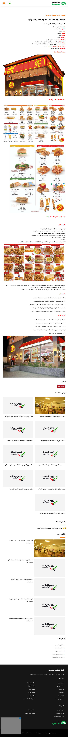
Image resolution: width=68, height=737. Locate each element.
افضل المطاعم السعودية (29, 699)
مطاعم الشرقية (31, 686)
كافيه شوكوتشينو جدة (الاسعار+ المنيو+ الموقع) (20, 440)
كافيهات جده (61, 696)
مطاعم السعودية (59, 651)
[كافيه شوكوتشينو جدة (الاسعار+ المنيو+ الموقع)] (49, 607)
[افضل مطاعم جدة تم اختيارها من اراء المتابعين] (49, 548)
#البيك (43, 229)
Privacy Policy (21, 733)
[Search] (9, 3)
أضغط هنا (45, 46)
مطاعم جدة (61, 386)
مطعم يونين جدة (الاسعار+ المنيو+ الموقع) (21, 489)
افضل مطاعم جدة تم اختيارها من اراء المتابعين (52, 416)
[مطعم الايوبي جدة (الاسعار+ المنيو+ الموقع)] (49, 587)
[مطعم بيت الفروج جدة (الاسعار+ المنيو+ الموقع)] (49, 626)
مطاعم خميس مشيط (58, 654)
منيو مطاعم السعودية (57, 657)
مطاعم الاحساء (59, 648)
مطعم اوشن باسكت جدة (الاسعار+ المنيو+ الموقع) (19, 416)
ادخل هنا (37, 42)
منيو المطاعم (61, 683)
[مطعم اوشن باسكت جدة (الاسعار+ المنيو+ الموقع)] (49, 568)
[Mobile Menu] (4, 3)
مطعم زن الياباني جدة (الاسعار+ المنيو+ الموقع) (52, 513)
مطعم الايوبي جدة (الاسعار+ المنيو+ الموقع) (53, 440)
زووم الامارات (61, 692)
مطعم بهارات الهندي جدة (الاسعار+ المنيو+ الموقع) (19, 465)
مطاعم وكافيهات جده (59, 699)
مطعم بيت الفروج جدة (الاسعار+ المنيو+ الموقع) (52, 465)
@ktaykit (62, 240)
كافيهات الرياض (59, 645)
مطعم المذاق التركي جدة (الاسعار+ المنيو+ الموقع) (51, 489)
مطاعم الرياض (60, 686)
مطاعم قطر (32, 696)
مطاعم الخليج (31, 692)
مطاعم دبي (61, 689)
